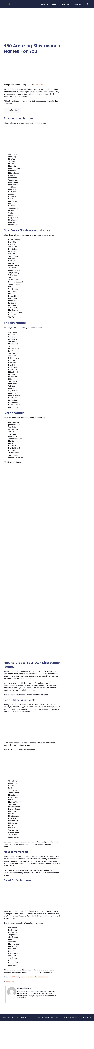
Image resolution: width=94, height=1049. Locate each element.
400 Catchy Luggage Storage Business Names (29, 977)
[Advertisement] (32, 29)
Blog (54, 4)
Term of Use (49, 1017)
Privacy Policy (72, 1017)
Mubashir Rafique (40, 84)
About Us (40, 1017)
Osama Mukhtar (24, 988)
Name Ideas (10, 982)
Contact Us (78, 4)
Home (89, 1017)
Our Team (66, 4)
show (16, 110)
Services (44, 4)
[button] (87, 4)
